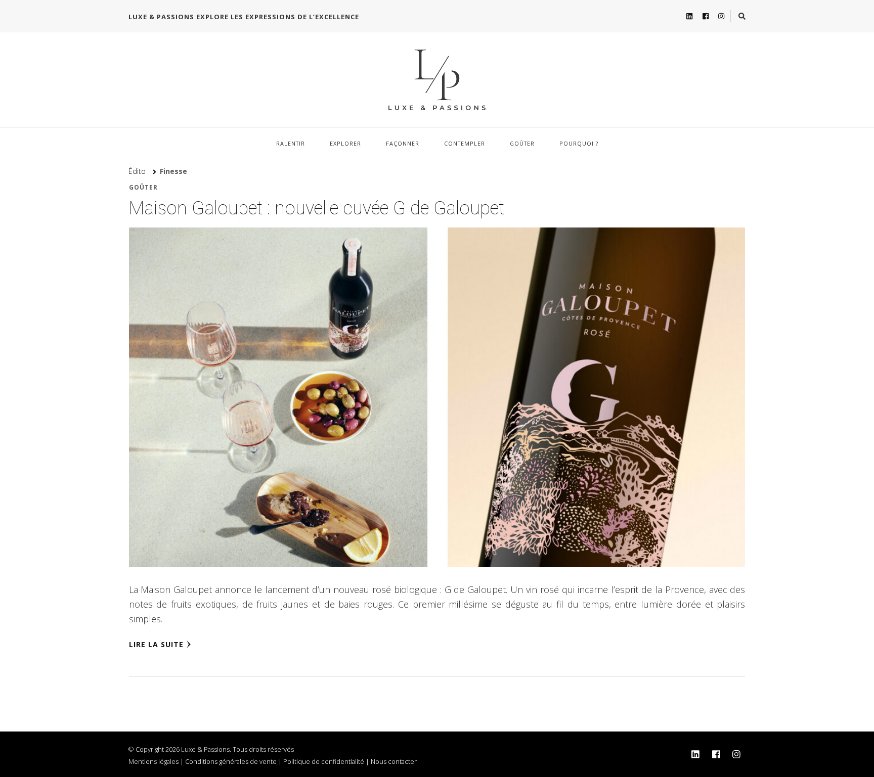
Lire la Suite (156, 644)
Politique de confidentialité (323, 761)
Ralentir (290, 143)
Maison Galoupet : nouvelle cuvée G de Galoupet (316, 208)
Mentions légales (153, 761)
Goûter (522, 143)
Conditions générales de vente (231, 761)
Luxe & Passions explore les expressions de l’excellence (243, 16)
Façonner (402, 143)
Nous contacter (394, 761)
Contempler (464, 143)
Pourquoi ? (578, 143)
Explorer (345, 143)
